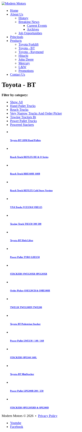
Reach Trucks (19, 109)
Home (14, 10)
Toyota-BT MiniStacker (22, 374)
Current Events (37, 25)
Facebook (16, 426)
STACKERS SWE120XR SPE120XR (28, 274)
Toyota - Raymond (31, 52)
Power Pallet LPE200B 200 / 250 (27, 391)
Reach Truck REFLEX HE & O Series (29, 157)
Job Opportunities (30, 33)
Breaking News (29, 22)
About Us (16, 14)
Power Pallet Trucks (23, 121)
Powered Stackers (22, 124)
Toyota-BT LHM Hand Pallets (25, 140)
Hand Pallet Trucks (23, 106)
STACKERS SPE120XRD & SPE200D (29, 407)
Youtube (15, 423)
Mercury (24, 63)
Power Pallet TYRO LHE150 (25, 257)
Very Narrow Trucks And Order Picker (36, 113)
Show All (16, 102)
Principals (16, 37)
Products (16, 40)
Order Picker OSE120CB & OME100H (30, 290)
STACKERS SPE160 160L (23, 357)
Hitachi (23, 55)
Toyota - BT (27, 48)
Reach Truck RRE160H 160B (25, 173)
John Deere (26, 59)
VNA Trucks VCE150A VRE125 (26, 207)
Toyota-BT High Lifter (21, 240)
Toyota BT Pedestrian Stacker (25, 324)
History (23, 18)
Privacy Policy (47, 416)
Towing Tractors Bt (23, 117)
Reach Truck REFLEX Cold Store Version (31, 190)
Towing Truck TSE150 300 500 (25, 224)
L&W (22, 67)
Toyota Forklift (28, 44)
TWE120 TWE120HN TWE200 (26, 307)
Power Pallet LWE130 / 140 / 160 (27, 340)
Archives (33, 29)
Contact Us (17, 74)
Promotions (26, 71)
